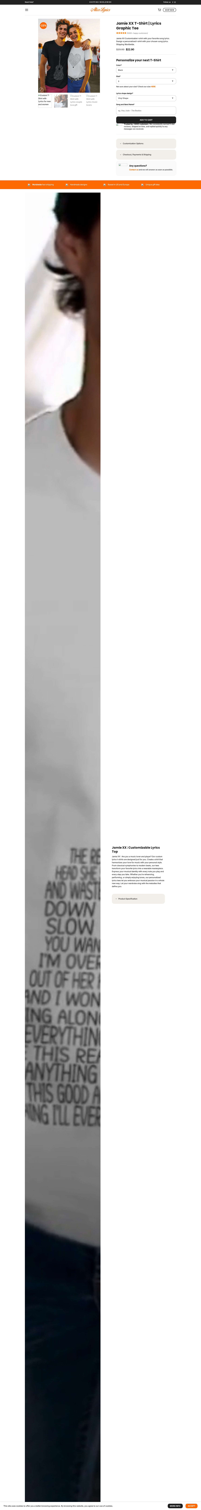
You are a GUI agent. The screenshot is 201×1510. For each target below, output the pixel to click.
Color (119, 65)
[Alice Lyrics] (100, 10)
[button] (26, 10)
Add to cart (146, 120)
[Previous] (42, 55)
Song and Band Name (125, 104)
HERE (153, 86)
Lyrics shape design (124, 93)
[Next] (96, 55)
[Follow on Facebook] (172, 2)
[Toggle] (121, 143)
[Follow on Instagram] (175, 2)
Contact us (38, 2)
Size (118, 76)
